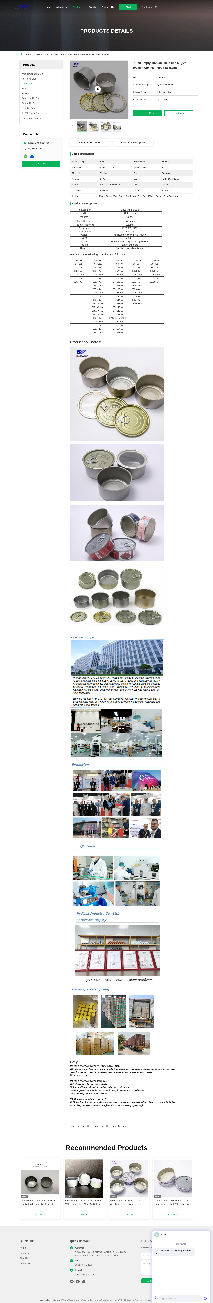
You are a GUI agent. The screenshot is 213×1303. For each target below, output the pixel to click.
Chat (128, 7)
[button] (25, 1185)
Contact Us (108, 7)
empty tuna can (101, 1126)
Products (77, 7)
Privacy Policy (44, 1300)
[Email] (32, 156)
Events (92, 7)
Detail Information (90, 142)
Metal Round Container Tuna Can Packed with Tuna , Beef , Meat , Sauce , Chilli (38, 1202)
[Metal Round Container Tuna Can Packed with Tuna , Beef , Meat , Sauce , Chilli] (40, 1178)
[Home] (23, 7)
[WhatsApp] (25, 156)
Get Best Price (147, 113)
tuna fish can (83, 1126)
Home (47, 7)
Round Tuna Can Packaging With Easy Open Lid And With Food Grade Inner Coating (173, 1202)
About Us (61, 7)
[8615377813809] (84, 1282)
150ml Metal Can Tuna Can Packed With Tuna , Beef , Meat (128, 1202)
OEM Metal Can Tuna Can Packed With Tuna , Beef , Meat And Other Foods (83, 1202)
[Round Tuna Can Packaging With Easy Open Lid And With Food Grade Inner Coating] (173, 1178)
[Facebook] (78, 1282)
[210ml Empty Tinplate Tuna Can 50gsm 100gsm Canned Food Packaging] (99, 90)
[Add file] (156, 1298)
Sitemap (56, 1300)
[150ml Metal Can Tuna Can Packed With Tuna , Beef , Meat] (129, 1178)
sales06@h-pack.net (84, 1274)
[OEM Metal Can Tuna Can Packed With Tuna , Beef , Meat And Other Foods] (84, 1178)
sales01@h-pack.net (38, 143)
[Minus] (205, 1234)
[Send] (205, 1298)
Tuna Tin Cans (119, 1126)
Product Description (133, 142)
